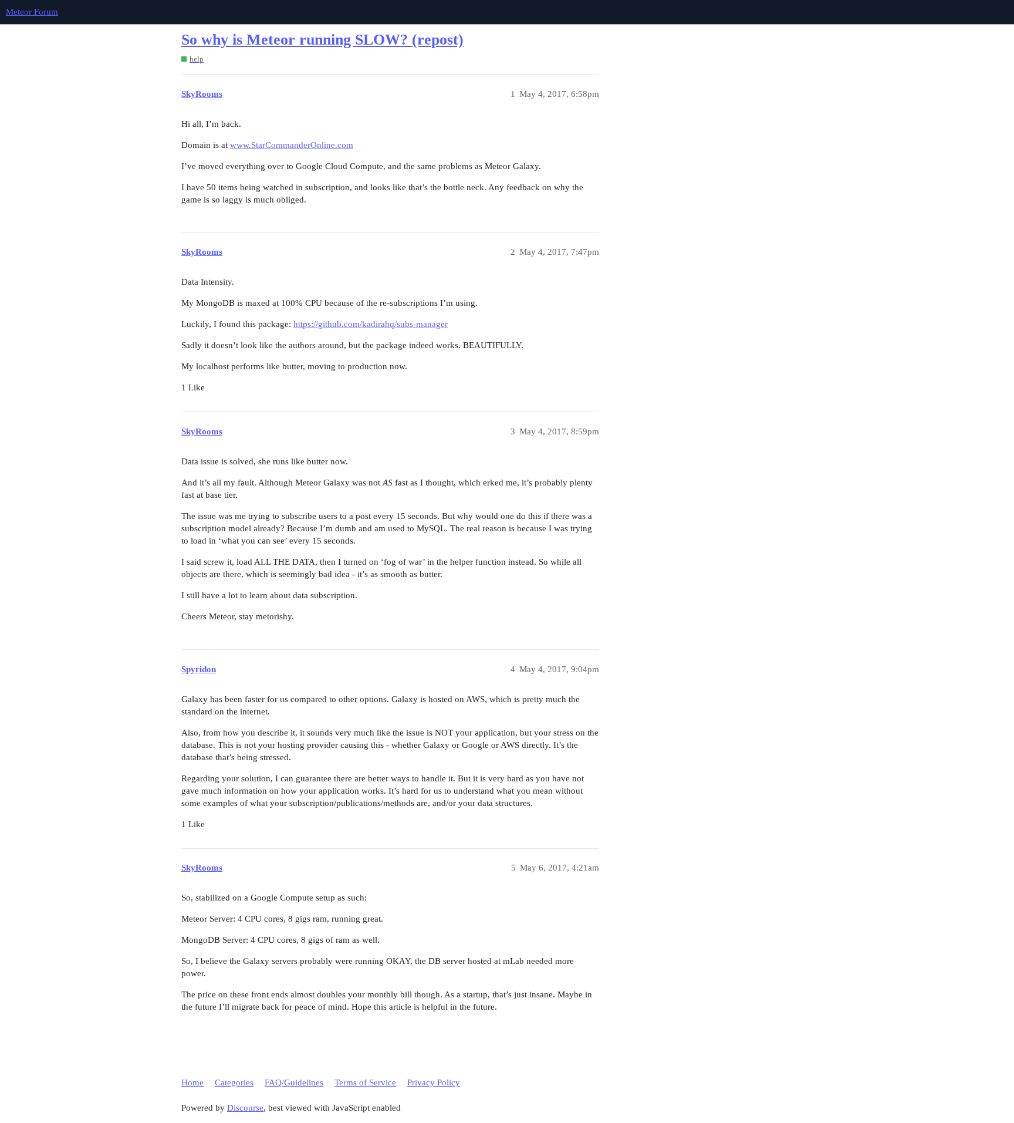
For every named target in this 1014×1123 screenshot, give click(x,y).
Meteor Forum (32, 11)
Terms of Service (365, 1082)
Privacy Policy (433, 1082)
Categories (234, 1082)
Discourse (245, 1107)
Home (192, 1082)
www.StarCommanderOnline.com (291, 145)
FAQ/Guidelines (294, 1082)
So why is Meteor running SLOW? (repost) (322, 39)
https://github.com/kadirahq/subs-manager (370, 324)
